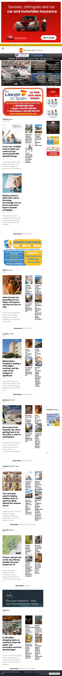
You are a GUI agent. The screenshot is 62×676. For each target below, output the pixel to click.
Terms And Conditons (38, 671)
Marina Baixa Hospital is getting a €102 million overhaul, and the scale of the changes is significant (12, 367)
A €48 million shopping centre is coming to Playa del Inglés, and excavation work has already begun (11, 643)
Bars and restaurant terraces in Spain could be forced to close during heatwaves (38, 551)
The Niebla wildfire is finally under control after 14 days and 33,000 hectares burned (38, 440)
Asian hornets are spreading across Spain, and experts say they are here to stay (12, 301)
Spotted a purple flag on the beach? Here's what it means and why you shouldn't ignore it (28, 650)
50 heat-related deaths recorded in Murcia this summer (28, 549)
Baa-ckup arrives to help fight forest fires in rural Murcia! (38, 567)
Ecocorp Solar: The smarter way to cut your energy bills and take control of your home (28, 506)
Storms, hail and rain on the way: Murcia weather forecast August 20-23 (12, 560)
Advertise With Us (44, 673)
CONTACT (13, 45)
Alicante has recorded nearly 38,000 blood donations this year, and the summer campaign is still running (38, 376)
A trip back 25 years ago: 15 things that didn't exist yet (28, 307)
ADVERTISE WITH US (20, 45)
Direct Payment (28, 671)
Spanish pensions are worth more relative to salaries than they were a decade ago (28, 291)
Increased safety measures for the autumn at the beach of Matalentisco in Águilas (39, 291)
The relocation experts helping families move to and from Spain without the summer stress (12, 499)
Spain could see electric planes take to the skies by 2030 (28, 157)
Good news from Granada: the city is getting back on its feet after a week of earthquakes (12, 431)
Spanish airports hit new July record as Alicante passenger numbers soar (28, 140)
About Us (58, 671)
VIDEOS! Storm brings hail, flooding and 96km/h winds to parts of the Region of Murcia (28, 569)
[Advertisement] (53, 487)
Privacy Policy (48, 671)
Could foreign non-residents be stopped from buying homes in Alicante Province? (38, 356)
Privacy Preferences (54, 673)
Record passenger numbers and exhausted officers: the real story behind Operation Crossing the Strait (38, 143)
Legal (53, 671)
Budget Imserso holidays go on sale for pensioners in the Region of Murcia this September (11, 152)
